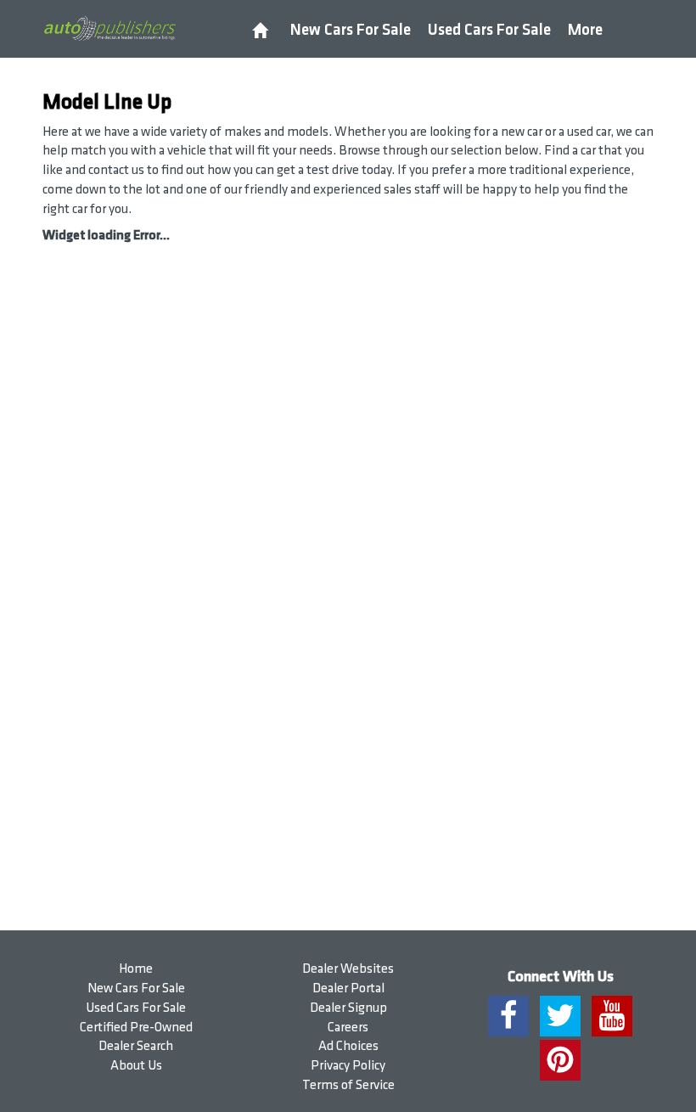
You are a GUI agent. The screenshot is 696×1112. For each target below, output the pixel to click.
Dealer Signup (348, 1008)
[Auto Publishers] (109, 28)
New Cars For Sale (350, 30)
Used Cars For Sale (489, 30)
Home (136, 969)
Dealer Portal (348, 988)
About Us (136, 1066)
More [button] (585, 30)
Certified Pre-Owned (136, 1027)
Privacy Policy (348, 1066)
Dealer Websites (348, 969)
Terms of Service (348, 1085)
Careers (348, 1027)
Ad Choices (348, 1046)
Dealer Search (135, 1046)
